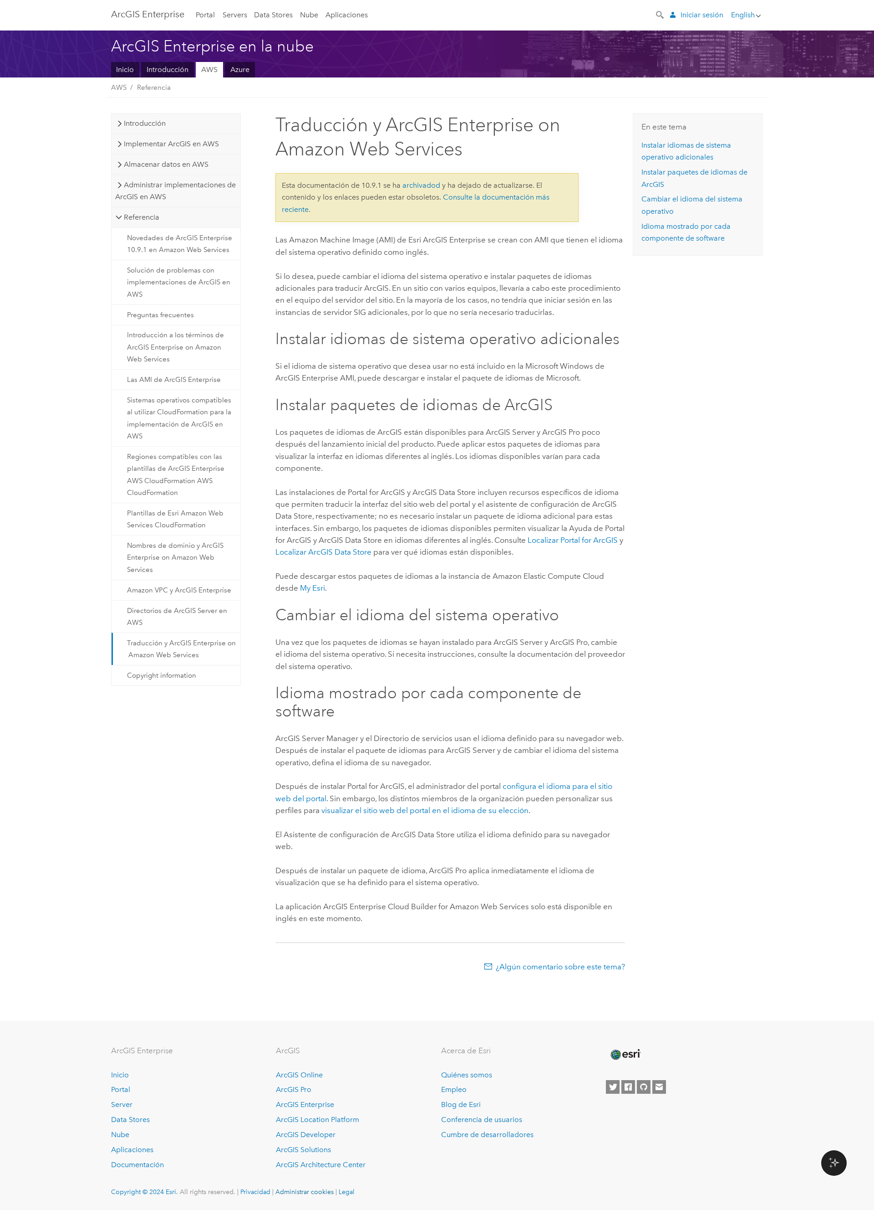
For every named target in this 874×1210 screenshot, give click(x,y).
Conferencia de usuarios (481, 1119)
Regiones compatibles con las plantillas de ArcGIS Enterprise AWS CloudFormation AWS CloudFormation (175, 475)
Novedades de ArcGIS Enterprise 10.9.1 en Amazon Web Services (179, 244)
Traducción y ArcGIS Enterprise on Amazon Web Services (181, 649)
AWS (209, 69)
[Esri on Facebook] (628, 1087)
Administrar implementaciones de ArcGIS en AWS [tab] (175, 190)
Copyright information (161, 675)
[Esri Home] (625, 1054)
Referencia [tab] (141, 217)
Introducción (167, 69)
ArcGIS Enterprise (147, 14)
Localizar (573, 540)
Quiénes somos (466, 1075)
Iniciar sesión (702, 14)
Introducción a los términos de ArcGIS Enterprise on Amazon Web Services (175, 347)
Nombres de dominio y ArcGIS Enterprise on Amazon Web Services (175, 557)
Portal (205, 14)
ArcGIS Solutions (303, 1149)
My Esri (312, 587)
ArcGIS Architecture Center (321, 1164)
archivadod (421, 185)
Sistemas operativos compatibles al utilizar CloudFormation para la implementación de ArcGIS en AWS (179, 418)
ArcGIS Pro (293, 1089)
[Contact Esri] (659, 1087)
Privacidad (255, 1191)
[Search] (660, 14)
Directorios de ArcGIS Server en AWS (177, 617)
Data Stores (273, 14)
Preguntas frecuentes (160, 315)
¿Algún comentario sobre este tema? (560, 966)
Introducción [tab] (145, 123)
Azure (239, 69)
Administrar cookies (304, 1191)
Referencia (154, 87)
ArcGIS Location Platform (317, 1119)
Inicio (125, 69)
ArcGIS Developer (305, 1134)
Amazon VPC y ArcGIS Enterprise (179, 590)
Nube (309, 14)
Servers (235, 14)
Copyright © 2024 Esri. (144, 1191)
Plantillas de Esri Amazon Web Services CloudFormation (175, 519)
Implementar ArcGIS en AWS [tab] (171, 143)
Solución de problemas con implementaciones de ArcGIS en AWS (178, 282)
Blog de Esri (461, 1104)
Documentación (137, 1164)
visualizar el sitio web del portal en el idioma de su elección (424, 810)
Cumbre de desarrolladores (487, 1134)
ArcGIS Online (299, 1075)
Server (121, 1104)
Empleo (454, 1089)
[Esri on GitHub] (643, 1087)
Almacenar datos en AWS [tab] (166, 164)
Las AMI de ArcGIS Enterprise (174, 380)
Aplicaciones (346, 14)
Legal (347, 1191)
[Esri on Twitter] (613, 1087)
